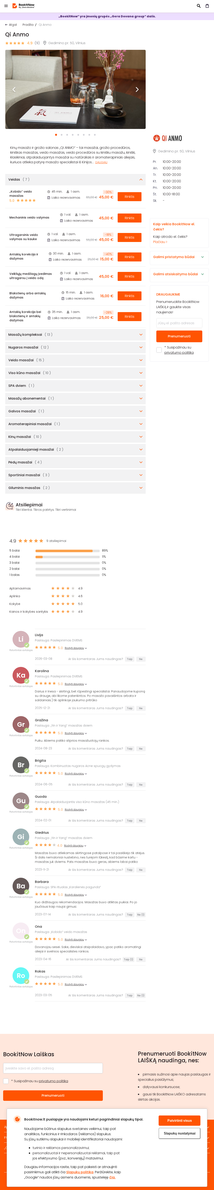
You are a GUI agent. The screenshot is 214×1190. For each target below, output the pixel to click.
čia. (112, 1177)
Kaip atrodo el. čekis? (174, 233)
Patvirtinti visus (179, 1120)
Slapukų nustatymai (179, 1133)
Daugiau (101, 162)
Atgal (13, 25)
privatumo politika (179, 352)
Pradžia (28, 25)
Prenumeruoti (179, 336)
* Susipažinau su (179, 350)
